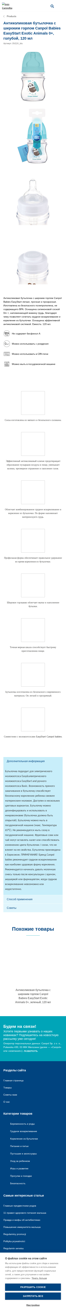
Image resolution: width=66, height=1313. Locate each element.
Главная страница (13, 1080)
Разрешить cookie (33, 1287)
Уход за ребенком (20, 1161)
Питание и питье (19, 1146)
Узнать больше (39, 1278)
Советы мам (10, 1094)
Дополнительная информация (26, 761)
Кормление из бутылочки (24, 1138)
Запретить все (33, 1296)
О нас (6, 1101)
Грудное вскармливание (23, 1131)
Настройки (33, 1305)
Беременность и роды (22, 1123)
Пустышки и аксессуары (23, 1153)
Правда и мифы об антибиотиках (21, 1220)
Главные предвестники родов (19, 1205)
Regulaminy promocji (14, 1234)
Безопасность (17, 1183)
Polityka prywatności (14, 1241)
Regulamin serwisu (13, 1248)
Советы (11, 907)
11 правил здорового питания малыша (24, 1212)
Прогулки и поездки (21, 1176)
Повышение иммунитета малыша (22, 1227)
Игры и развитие (19, 1168)
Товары (7, 1087)
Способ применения (19, 899)
